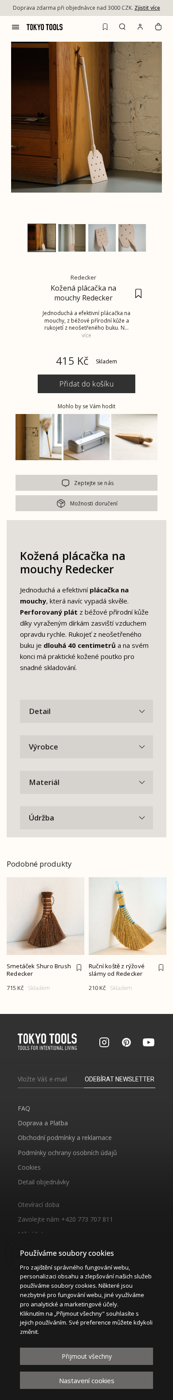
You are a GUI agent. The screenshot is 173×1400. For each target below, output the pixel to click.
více (86, 335)
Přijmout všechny (87, 1356)
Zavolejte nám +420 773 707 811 (65, 1219)
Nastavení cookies (86, 1380)
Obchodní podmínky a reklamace (65, 1137)
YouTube (148, 1042)
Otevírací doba (38, 1204)
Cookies (29, 1167)
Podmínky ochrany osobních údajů (67, 1152)
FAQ (24, 1108)
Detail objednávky (43, 1182)
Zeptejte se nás (94, 483)
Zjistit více (147, 8)
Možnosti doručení (94, 503)
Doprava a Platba (43, 1123)
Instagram (104, 1042)
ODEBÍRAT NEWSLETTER (119, 1079)
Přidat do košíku (86, 384)
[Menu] (15, 27)
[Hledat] (122, 26)
